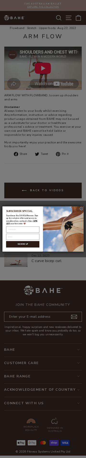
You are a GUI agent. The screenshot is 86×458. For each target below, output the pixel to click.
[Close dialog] (81, 208)
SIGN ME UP (22, 244)
